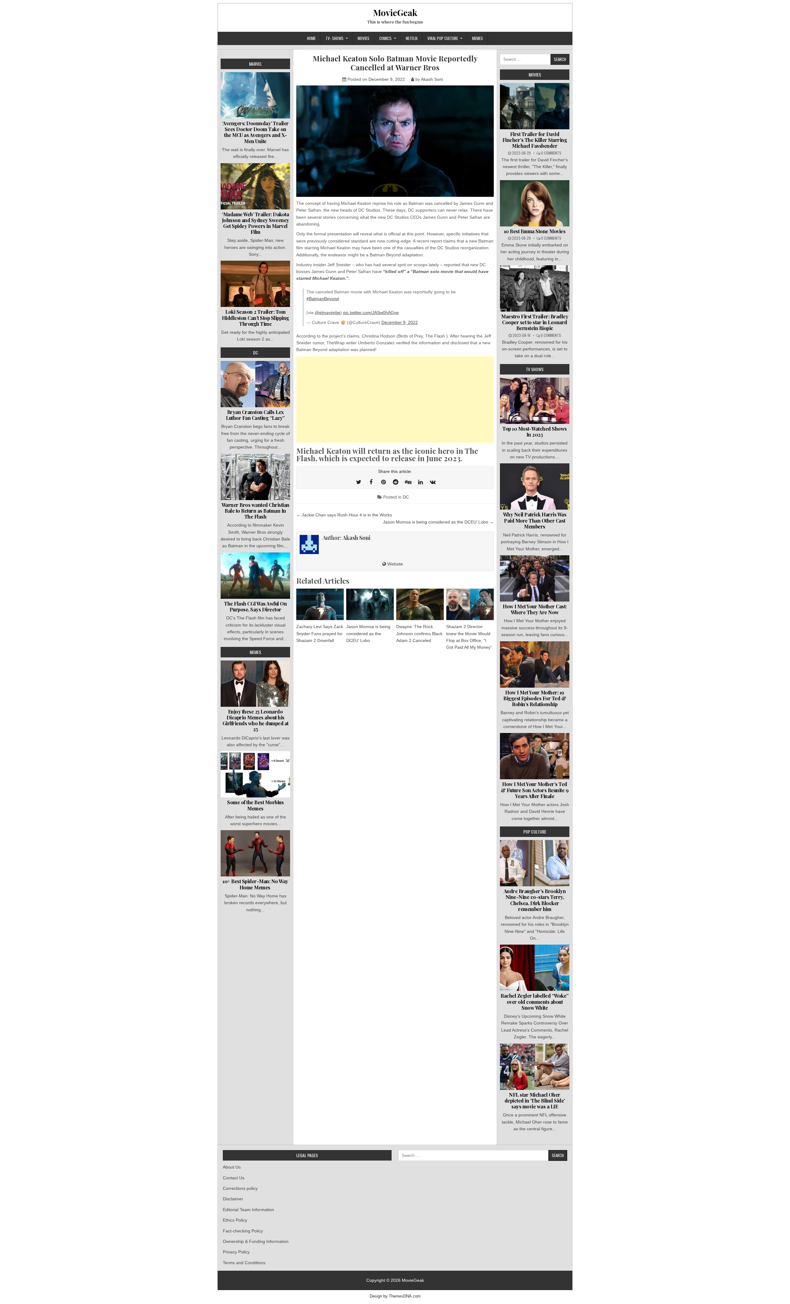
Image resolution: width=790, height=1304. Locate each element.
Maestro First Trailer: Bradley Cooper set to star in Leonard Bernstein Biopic (534, 322)
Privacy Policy (236, 1251)
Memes (477, 38)
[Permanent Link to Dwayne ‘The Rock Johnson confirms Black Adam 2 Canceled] (420, 604)
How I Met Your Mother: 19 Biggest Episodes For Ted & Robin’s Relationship (534, 698)
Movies (363, 38)
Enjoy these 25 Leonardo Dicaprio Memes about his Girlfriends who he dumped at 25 (255, 720)
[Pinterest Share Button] (383, 482)
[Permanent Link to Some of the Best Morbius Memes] (255, 774)
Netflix (412, 38)
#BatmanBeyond (322, 298)
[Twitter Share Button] (359, 482)
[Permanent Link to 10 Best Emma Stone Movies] (534, 203)
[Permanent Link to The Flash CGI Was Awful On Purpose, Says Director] (255, 576)
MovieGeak (395, 12)
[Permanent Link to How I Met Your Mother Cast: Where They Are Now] (534, 578)
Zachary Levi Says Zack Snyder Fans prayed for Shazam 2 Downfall (319, 633)
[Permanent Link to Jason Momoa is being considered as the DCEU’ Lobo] (370, 604)
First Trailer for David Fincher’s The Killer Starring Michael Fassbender (534, 140)
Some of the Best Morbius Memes (255, 805)
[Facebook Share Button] (371, 482)
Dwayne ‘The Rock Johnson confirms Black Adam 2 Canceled (419, 633)
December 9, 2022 (399, 322)
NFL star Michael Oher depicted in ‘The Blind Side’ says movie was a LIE (535, 1100)
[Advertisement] (395, 399)
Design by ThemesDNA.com (395, 1296)
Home (311, 38)
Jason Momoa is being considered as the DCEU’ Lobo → (438, 522)
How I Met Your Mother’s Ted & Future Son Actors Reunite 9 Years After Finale (535, 790)
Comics (385, 38)
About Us (232, 1167)
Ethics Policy (235, 1220)
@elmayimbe (327, 312)
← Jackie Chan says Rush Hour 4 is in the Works (344, 514)
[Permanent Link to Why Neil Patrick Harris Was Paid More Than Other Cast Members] (534, 486)
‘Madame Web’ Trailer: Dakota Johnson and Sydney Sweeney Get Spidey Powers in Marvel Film (255, 223)
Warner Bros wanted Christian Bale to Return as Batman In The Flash (255, 511)
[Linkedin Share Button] (420, 482)
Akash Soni (432, 79)
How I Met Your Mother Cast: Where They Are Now (535, 609)
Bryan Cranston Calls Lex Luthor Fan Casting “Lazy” (255, 415)
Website (394, 563)
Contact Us (233, 1177)
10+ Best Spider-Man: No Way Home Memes (255, 884)
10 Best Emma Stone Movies (535, 231)
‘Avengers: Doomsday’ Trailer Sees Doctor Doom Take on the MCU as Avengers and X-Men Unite (255, 132)
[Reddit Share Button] (396, 482)
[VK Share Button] (433, 482)
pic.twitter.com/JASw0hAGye (371, 312)
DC (406, 497)
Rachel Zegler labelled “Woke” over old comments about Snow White (535, 1001)
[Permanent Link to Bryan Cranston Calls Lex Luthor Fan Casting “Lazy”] (255, 384)
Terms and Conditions (244, 1262)
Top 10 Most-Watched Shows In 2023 (534, 431)
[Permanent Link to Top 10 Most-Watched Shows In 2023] (534, 401)
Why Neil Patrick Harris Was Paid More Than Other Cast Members (535, 520)
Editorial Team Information (248, 1209)
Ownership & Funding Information (256, 1241)
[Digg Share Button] (408, 482)
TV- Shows (334, 38)
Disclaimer (233, 1198)
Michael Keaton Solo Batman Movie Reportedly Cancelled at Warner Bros (395, 63)
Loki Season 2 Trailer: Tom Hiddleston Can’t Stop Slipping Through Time (255, 317)
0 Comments (551, 152)
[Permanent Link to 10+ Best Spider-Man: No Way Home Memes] (255, 853)
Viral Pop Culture (442, 38)
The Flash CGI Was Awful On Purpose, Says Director (255, 606)
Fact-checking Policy (243, 1230)
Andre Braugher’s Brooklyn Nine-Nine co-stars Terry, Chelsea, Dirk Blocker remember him (535, 900)
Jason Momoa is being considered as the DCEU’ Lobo (368, 633)
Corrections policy (240, 1188)
